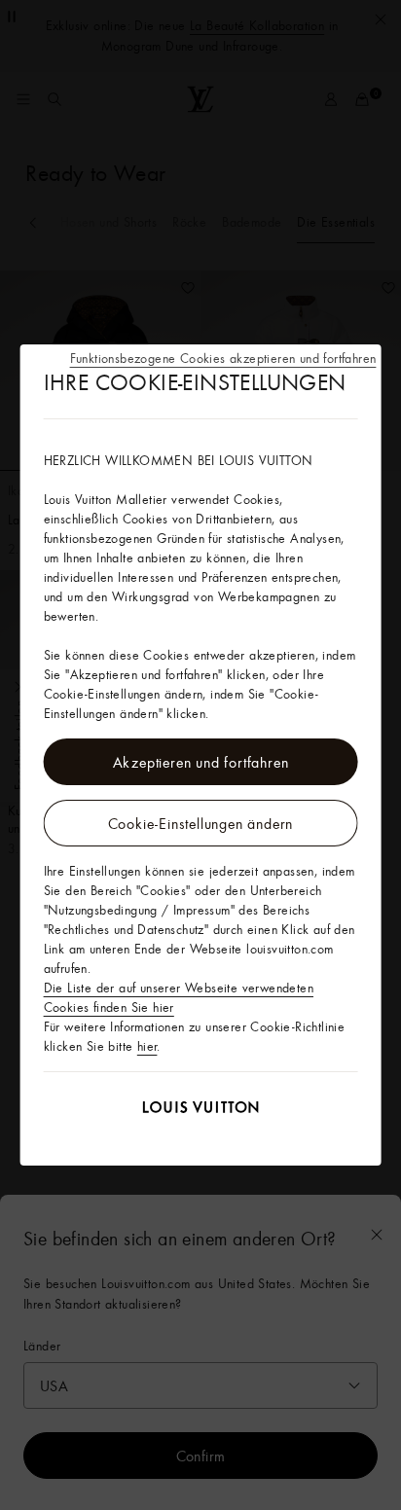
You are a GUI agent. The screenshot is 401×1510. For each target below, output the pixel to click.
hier (147, 1046)
